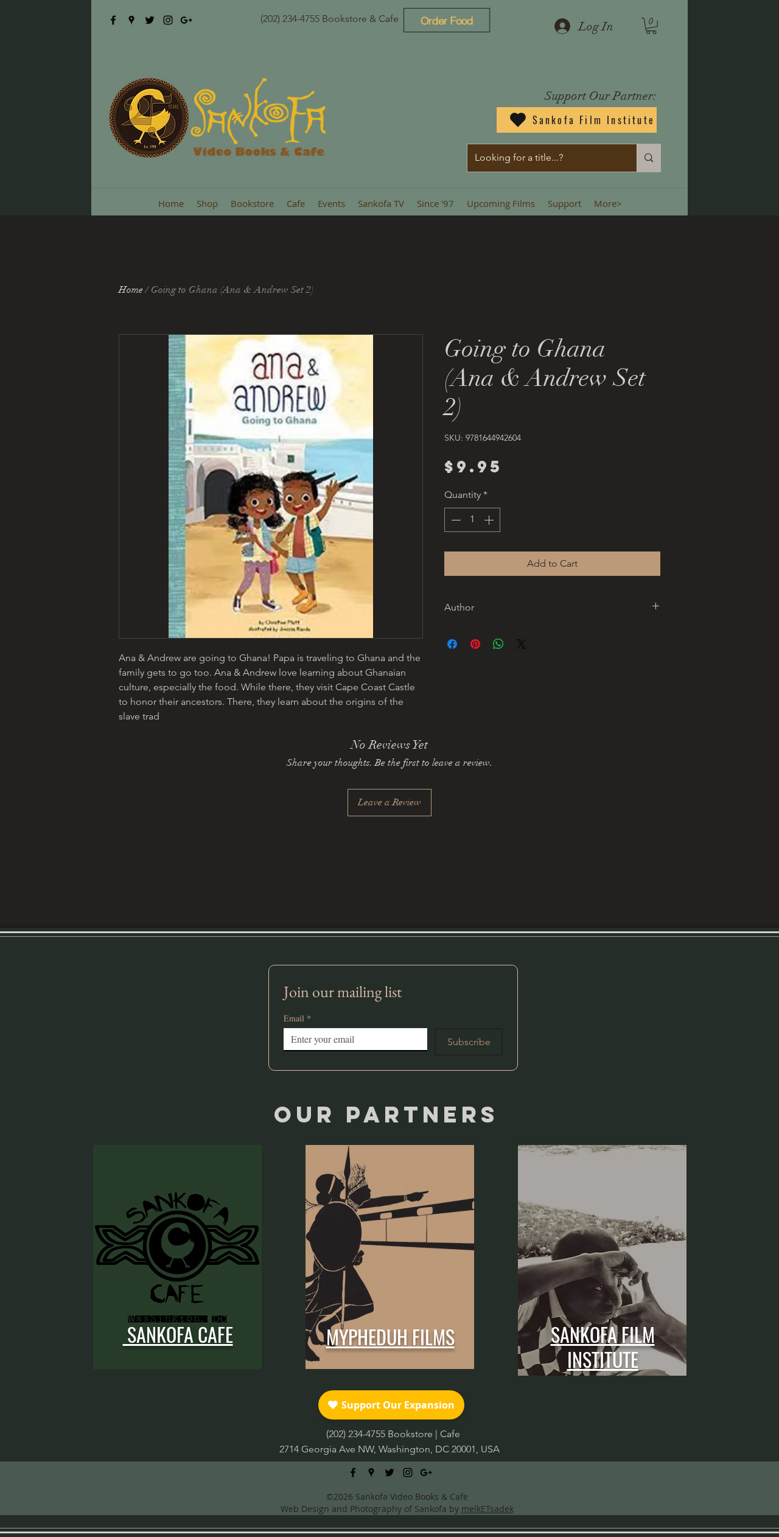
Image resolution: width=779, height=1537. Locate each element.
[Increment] (489, 519)
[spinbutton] (472, 519)
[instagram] (168, 20)
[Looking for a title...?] (648, 158)
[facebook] (113, 20)
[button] (651, 26)
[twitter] (150, 20)
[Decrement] (454, 519)
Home (131, 290)
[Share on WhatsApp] (498, 644)
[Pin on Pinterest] (475, 644)
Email (297, 1018)
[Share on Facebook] (452, 644)
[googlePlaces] (131, 20)
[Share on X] (521, 644)
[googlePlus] (186, 20)
